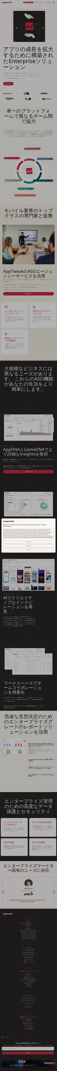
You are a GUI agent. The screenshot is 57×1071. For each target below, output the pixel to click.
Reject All (28, 549)
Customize (28, 545)
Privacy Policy (15, 537)
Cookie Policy (6, 537)
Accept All (28, 542)
